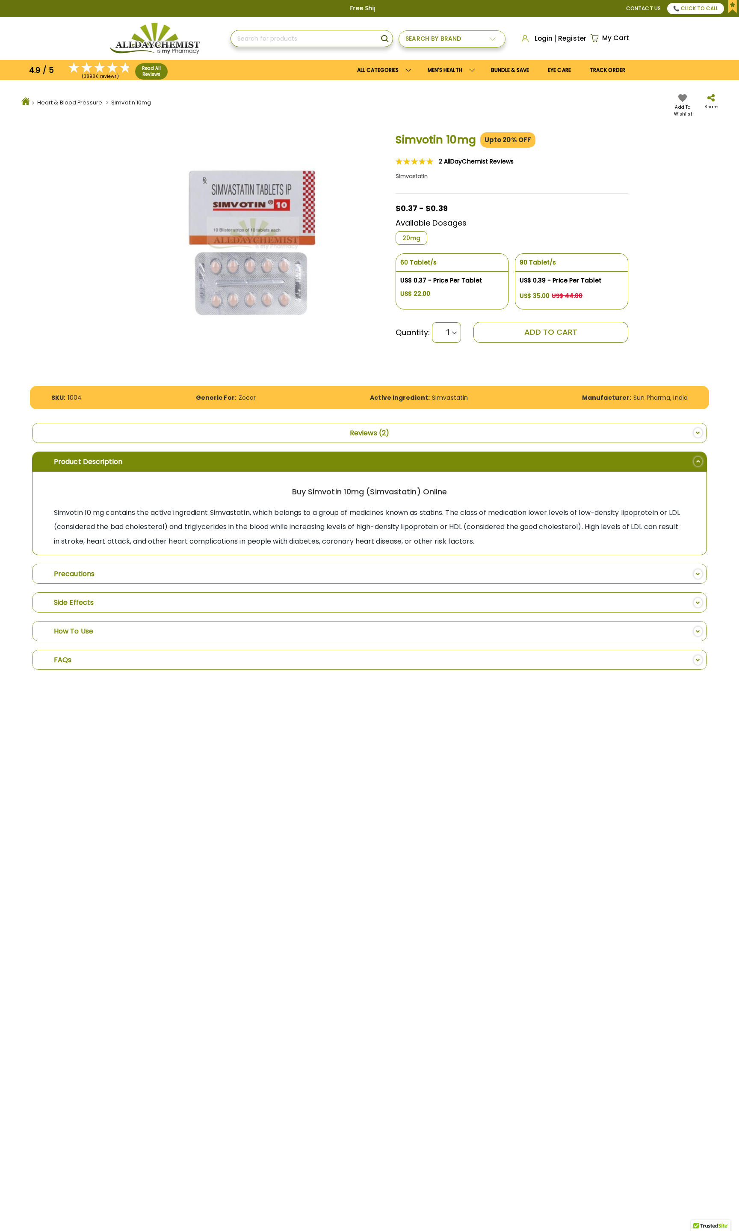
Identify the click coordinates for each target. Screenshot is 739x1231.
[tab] (369, 433)
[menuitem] (450, 70)
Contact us (643, 8)
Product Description (88, 462)
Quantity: (413, 332)
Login (544, 38)
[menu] (491, 70)
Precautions (74, 574)
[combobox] (312, 38)
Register (572, 38)
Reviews (368, 433)
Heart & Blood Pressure (69, 102)
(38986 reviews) (100, 76)
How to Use (73, 631)
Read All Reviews (151, 71)
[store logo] (155, 38)
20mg (411, 238)
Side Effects (74, 602)
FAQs (62, 660)
